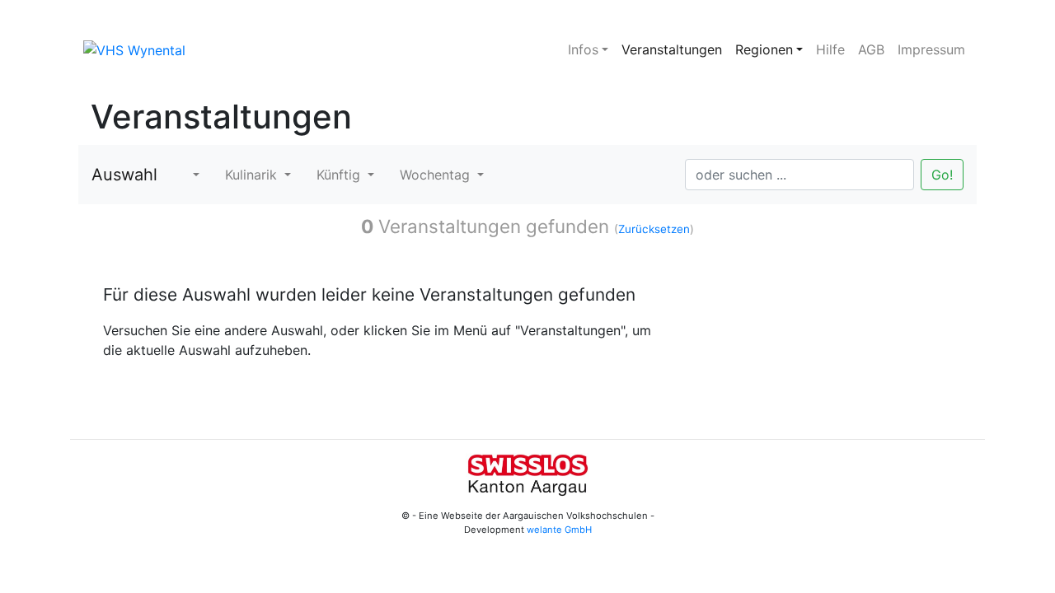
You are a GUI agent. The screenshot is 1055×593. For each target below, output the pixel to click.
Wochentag (437, 174)
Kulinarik (253, 174)
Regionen (764, 49)
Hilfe (830, 49)
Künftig (340, 174)
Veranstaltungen (671, 49)
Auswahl (124, 174)
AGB (871, 49)
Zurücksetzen (654, 229)
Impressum (931, 49)
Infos (583, 49)
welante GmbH (559, 529)
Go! (942, 174)
